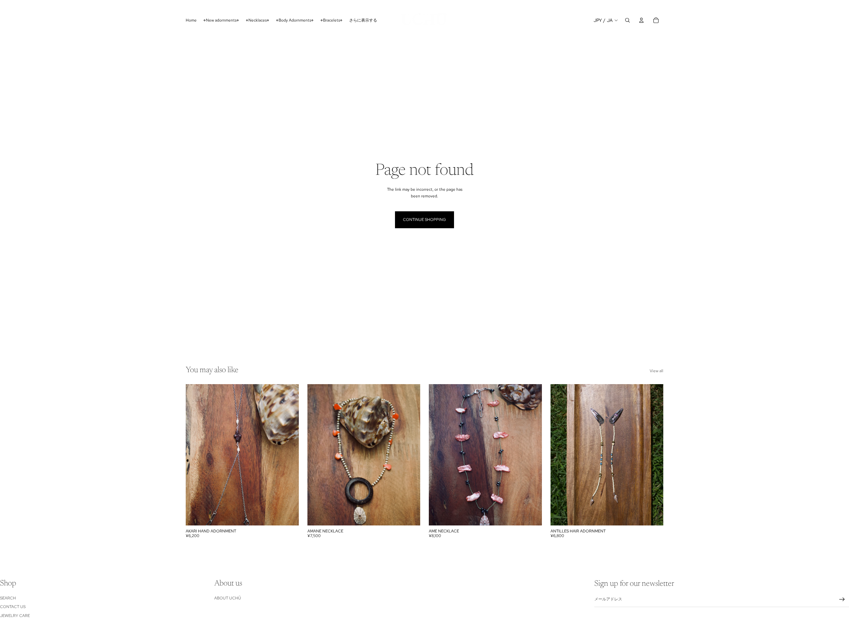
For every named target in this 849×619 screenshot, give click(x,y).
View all (656, 371)
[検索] (627, 20)
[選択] (288, 515)
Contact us (13, 606)
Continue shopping (424, 219)
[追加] (653, 515)
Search (8, 598)
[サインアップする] (842, 599)
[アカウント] (641, 20)
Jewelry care (15, 615)
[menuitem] (363, 20)
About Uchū (227, 598)
